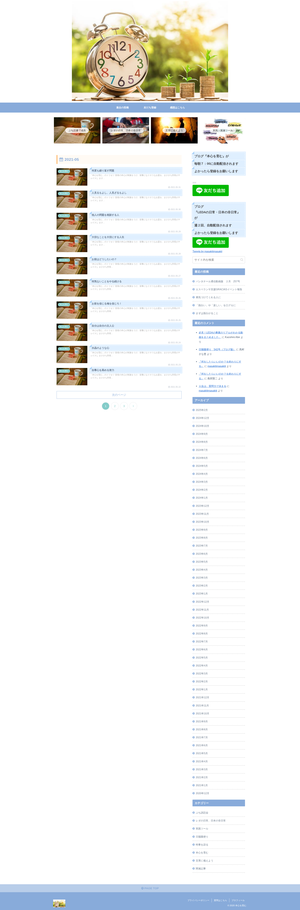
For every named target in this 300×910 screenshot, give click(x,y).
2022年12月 (202, 601)
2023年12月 (202, 505)
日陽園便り (202, 836)
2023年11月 (202, 513)
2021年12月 (202, 697)
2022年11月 (202, 609)
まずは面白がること (207, 313)
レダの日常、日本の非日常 (211, 820)
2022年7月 (202, 641)
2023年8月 (202, 537)
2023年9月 (202, 529)
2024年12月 (202, 418)
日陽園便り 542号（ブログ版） (217, 349)
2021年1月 (202, 785)
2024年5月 (202, 465)
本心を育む (202, 852)
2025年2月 (202, 410)
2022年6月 (202, 649)
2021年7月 (202, 737)
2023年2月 (202, 585)
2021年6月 (202, 745)
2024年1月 (202, 497)
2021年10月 (202, 713)
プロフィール (238, 900)
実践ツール (202, 828)
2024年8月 (202, 441)
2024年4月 (202, 473)
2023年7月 (202, 545)
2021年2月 (202, 777)
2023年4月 (202, 569)
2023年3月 (202, 577)
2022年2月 (202, 681)
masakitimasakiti (217, 366)
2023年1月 (202, 593)
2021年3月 (202, 769)
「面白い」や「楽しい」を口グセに (216, 305)
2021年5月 (202, 753)
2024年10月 (202, 425)
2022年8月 (202, 633)
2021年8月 (202, 729)
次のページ (119, 394)
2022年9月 (202, 625)
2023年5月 (202, 561)
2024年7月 (202, 450)
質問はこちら (220, 900)
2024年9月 (202, 433)
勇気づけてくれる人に (208, 297)
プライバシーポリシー (198, 900)
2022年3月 (202, 673)
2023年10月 (202, 521)
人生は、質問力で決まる (212, 386)
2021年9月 (202, 721)
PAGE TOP (151, 888)
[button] (242, 259)
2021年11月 (202, 705)
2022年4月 (202, 665)
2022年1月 (202, 689)
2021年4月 (202, 761)
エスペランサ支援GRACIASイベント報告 (219, 289)
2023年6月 (202, 553)
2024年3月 (202, 481)
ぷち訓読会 (202, 812)
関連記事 (201, 868)
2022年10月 (202, 617)
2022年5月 (202, 657)
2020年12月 (202, 793)
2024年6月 (202, 457)
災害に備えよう (204, 860)
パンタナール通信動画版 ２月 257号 (218, 281)
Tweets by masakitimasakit (207, 251)
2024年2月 (202, 489)
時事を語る (202, 844)
